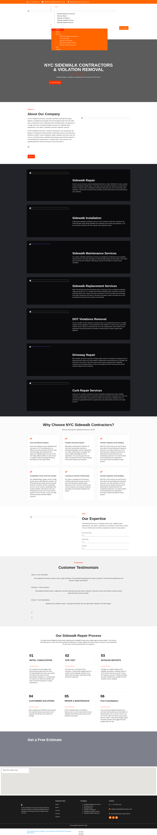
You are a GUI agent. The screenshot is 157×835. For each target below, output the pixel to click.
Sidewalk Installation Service (65, 20)
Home (56, 6)
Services (57, 11)
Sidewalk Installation (86, 218)
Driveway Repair (62, 16)
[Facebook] (110, 817)
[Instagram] (113, 817)
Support (57, 816)
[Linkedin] (116, 817)
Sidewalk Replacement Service (66, 13)
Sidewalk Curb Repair (63, 18)
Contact (57, 27)
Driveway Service (88, 806)
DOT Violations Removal (89, 319)
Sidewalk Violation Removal (65, 22)
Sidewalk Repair (83, 180)
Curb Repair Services (87, 390)
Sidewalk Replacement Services (94, 286)
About (56, 9)
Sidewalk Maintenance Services (94, 253)
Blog (56, 24)
